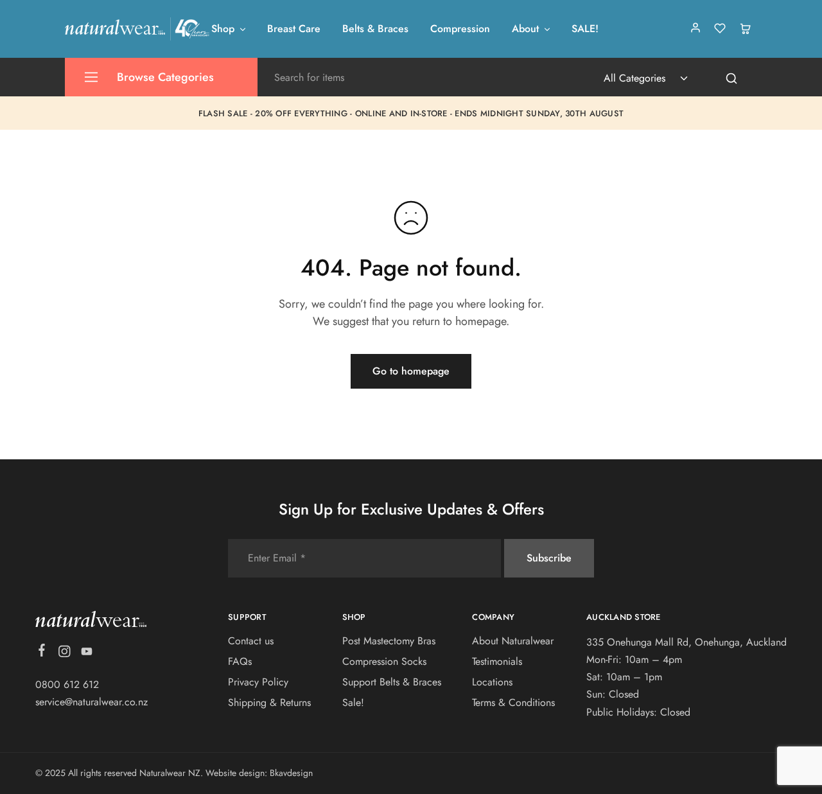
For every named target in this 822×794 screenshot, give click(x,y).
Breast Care (293, 29)
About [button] (525, 29)
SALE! (585, 29)
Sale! (353, 702)
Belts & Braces (375, 29)
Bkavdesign (291, 772)
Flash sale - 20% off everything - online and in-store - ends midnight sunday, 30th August (411, 113)
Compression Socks (384, 661)
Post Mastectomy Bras (388, 640)
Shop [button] (222, 29)
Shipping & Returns (269, 702)
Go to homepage (411, 371)
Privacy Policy (258, 682)
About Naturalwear (513, 640)
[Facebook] (42, 652)
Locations (492, 682)
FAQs (240, 661)
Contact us (251, 640)
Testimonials (497, 661)
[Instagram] (64, 654)
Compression (460, 29)
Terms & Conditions (513, 702)
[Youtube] (87, 654)
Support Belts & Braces (391, 682)
